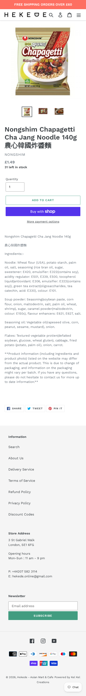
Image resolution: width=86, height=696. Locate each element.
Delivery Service (21, 469)
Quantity (12, 179)
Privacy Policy (19, 503)
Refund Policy (19, 492)
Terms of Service (21, 481)
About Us (15, 458)
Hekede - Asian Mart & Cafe (35, 677)
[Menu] (78, 14)
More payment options (43, 221)
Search (14, 447)
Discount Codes (21, 514)
